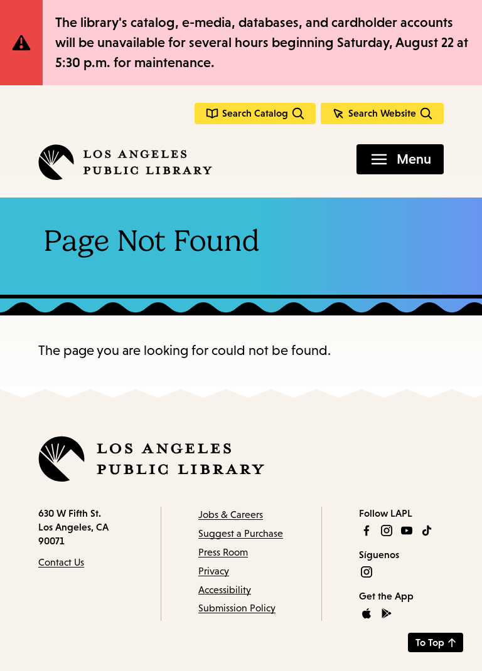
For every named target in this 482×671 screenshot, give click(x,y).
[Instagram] (386, 530)
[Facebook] (366, 530)
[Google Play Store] (386, 613)
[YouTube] (406, 530)
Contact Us (61, 562)
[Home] (125, 162)
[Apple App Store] (366, 613)
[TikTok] (426, 530)
